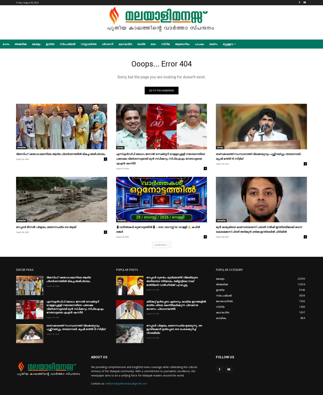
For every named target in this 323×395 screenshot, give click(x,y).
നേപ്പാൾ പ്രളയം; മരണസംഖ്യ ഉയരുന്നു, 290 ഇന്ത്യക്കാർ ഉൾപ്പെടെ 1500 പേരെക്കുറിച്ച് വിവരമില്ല (174, 329)
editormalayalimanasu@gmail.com (126, 383)
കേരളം (120, 148)
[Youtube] (305, 3)
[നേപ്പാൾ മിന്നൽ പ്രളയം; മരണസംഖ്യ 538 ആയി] (61, 199)
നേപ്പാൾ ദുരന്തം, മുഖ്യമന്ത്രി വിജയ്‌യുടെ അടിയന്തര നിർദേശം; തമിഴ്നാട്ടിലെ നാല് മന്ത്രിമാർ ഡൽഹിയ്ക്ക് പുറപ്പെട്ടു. (172, 281)
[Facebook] (299, 3)
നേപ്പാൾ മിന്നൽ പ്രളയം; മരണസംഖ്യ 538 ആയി (46, 227)
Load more (160, 244)
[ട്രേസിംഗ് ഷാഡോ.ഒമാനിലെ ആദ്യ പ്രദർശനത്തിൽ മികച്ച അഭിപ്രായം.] (61, 126)
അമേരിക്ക (21, 148)
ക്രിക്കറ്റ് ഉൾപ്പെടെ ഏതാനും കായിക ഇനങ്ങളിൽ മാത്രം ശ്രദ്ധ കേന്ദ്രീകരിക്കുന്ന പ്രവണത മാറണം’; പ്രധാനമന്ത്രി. (176, 305)
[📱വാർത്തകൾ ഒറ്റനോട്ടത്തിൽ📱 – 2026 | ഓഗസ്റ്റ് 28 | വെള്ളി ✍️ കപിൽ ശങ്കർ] (161, 199)
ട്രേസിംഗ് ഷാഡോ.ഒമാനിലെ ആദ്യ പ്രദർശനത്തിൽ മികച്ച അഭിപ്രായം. (61, 154)
